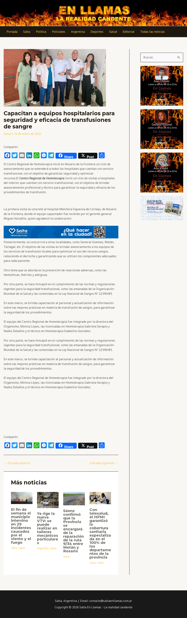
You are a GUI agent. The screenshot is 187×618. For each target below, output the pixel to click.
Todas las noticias (152, 32)
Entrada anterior (17, 463)
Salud (113, 32)
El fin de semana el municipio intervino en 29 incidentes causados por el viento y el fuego (21, 526)
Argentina (78, 32)
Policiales (58, 32)
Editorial (128, 32)
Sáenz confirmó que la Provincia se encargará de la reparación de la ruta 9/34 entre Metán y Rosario (73, 531)
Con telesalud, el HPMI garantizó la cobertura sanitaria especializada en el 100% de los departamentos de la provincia (100, 533)
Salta (26, 32)
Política (41, 32)
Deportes (97, 32)
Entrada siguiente (104, 463)
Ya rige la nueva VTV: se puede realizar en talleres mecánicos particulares (47, 528)
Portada (12, 32)
